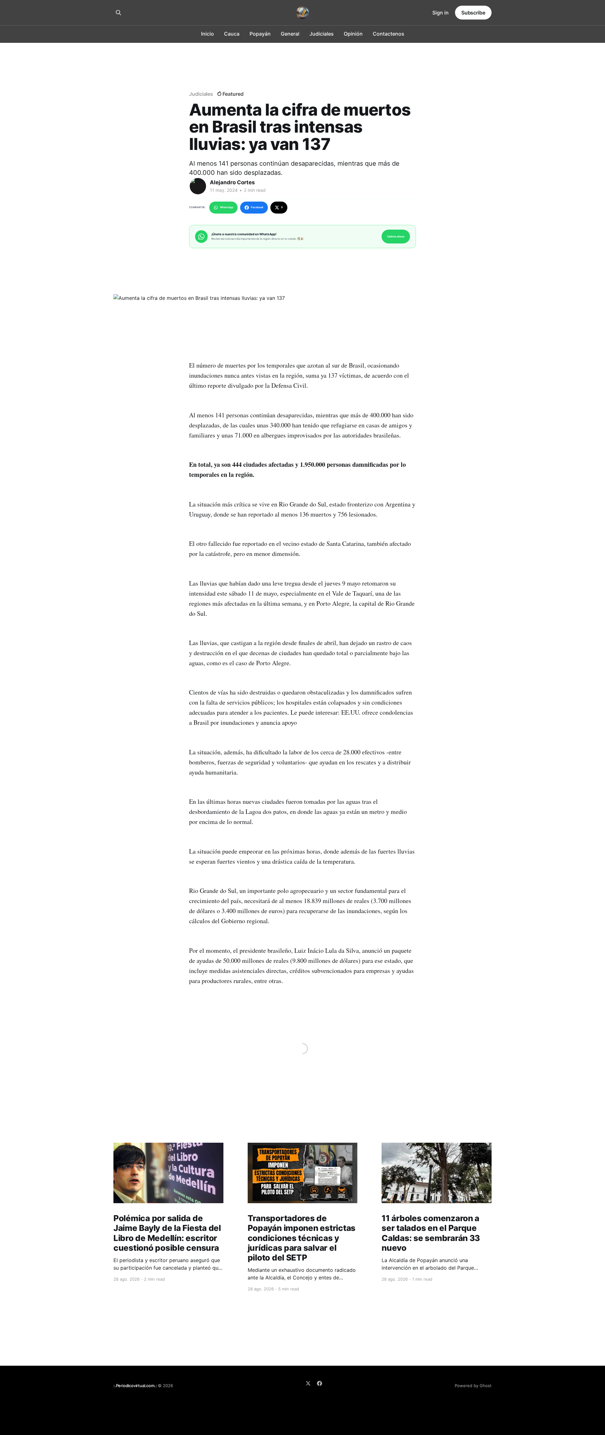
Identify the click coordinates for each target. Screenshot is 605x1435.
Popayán (260, 34)
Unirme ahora (395, 236)
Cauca (231, 34)
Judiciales (321, 34)
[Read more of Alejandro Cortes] (198, 186)
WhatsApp (226, 207)
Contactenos (388, 34)
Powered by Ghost (473, 1385)
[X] (308, 1383)
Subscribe (473, 12)
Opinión (353, 34)
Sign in (440, 12)
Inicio (207, 34)
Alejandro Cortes (232, 182)
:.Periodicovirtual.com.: (135, 1385)
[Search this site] (118, 13)
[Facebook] (319, 1383)
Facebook (257, 207)
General (290, 34)
